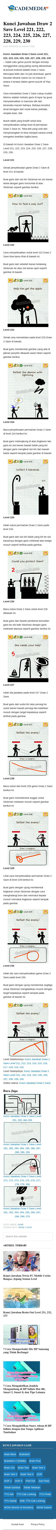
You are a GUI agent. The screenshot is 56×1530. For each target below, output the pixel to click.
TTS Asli (8, 1494)
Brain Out (9, 1467)
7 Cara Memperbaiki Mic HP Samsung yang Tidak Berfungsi (26, 1350)
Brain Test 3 (10, 1474)
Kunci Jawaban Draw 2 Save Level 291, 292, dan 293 (22, 1118)
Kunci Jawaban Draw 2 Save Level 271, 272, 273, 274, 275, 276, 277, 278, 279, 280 (22, 1180)
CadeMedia (28, 8)
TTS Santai (10, 1501)
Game (21, 1225)
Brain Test (23, 1467)
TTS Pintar (45, 1494)
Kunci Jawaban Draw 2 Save (35, 1083)
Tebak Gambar (12, 1487)
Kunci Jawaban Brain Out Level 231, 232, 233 (27, 1314)
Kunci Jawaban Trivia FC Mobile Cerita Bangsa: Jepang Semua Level (27, 1277)
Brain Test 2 (38, 1467)
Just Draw (43, 1481)
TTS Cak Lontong (26, 1494)
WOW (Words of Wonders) (18, 1507)
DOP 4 (18, 1481)
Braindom (24, 1454)
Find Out (30, 1481)
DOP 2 (8, 1481)
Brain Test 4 (27, 1474)
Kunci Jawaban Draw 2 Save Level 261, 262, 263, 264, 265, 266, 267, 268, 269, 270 (22, 1212)
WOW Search (44, 1507)
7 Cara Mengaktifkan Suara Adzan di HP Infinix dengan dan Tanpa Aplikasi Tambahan (27, 1429)
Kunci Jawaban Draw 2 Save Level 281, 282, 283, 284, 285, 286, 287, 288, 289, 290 (22, 1148)
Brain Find (35, 1461)
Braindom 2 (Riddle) (15, 1461)
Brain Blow (10, 1454)
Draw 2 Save (25, 1227)
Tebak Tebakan (32, 1487)
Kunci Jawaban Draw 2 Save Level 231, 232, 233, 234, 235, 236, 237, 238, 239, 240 (26, 1075)
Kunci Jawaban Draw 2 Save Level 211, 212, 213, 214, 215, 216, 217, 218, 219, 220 (26, 1063)
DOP (39, 1474)
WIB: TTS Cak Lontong (32, 1501)
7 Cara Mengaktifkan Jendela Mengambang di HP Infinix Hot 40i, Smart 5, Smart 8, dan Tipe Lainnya (24, 1389)
